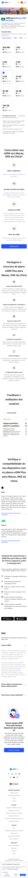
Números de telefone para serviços (14, 818)
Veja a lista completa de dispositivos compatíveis (10, 513)
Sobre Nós (14, 848)
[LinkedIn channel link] (12, 773)
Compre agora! (14, 246)
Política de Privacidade (13, 869)
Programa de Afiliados (14, 845)
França (14, 798)
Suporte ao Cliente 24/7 (14, 836)
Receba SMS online (14, 821)
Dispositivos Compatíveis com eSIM (14, 830)
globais (15, 195)
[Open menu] (25, 2)
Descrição (21, 116)
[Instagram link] (19, 773)
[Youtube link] (14, 777)
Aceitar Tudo (22, 875)
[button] (21, 2)
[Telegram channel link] (15, 773)
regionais (8, 195)
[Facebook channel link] (8, 773)
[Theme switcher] (18, 2)
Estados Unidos (14, 793)
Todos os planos (6, 37)
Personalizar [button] (5, 872)
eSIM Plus (17, 668)
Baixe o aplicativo (14, 838)
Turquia (14, 801)
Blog (14, 853)
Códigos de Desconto (14, 815)
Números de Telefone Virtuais (14, 807)
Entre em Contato (14, 750)
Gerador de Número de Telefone (14, 813)
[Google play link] (7, 618)
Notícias (14, 851)
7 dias (20, 37)
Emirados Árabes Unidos (14, 795)
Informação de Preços (14, 810)
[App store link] (20, 618)
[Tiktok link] (17, 777)
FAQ (14, 828)
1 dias (15, 37)
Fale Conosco (14, 833)
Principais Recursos (9, 116)
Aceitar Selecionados (7, 875)
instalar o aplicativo (18, 174)
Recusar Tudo (16, 875)
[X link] (10, 777)
